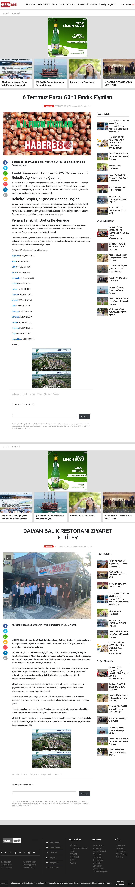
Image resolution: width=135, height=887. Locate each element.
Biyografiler (120, 851)
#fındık (25, 394)
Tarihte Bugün (98, 860)
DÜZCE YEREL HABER (47, 4)
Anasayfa (6, 13)
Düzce (14, 283)
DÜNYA (93, 4)
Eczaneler (97, 854)
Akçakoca (16, 256)
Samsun (15, 317)
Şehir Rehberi (98, 869)
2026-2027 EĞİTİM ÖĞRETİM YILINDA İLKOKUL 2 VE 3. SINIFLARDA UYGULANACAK (116, 142)
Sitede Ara (120, 845)
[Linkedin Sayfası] (21, 853)
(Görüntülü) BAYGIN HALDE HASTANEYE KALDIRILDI (116, 247)
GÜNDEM (30, 4)
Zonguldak (16, 339)
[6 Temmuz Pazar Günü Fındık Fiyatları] (47, 133)
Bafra (14, 267)
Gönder (84, 416)
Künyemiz (54, 862)
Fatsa (14, 289)
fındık (61, 182)
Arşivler (53, 857)
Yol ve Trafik (98, 848)
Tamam (120, 884)
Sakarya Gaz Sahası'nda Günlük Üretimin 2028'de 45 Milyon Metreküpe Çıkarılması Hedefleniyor (118, 126)
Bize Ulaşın (54, 868)
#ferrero (47, 394)
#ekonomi (16, 394)
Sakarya (15, 311)
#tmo (32, 394)
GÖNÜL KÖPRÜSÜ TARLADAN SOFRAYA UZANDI (117, 312)
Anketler (119, 848)
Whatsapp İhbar (29, 865)
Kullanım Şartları (29, 862)
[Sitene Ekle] (35, 853)
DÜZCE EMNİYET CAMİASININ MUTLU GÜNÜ (117, 210)
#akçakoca (34, 774)
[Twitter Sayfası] (7, 853)
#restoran (57, 774)
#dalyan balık (46, 774)
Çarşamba (16, 278)
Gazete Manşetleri (100, 872)
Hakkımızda (6, 862)
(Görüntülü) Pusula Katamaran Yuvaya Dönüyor (116, 290)
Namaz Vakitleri (99, 851)
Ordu (14, 306)
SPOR (61, 4)
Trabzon (15, 328)
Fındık (17, 173)
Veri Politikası (6, 868)
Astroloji (119, 857)
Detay (121, 882)
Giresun (15, 294)
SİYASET (71, 4)
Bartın (14, 272)
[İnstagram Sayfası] (12, 853)
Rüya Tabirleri (121, 854)
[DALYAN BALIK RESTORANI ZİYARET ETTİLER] (47, 585)
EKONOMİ (16, 13)
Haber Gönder (28, 868)
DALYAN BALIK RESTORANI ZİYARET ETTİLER (117, 199)
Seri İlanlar (97, 866)
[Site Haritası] (30, 853)
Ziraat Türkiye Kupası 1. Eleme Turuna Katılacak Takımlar (118, 156)
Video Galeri (55, 847)
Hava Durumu (98, 845)
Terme (14, 322)
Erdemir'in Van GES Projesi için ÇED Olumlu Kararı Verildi (118, 178)
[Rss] (25, 853)
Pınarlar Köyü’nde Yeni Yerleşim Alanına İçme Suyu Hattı (118, 257)
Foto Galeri (55, 842)
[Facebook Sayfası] (2, 853)
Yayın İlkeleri (6, 865)
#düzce (56, 394)
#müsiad (15, 774)
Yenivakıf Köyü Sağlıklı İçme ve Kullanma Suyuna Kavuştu (117, 268)
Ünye (14, 333)
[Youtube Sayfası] (16, 853)
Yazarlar (53, 852)
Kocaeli (15, 300)
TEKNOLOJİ (82, 4)
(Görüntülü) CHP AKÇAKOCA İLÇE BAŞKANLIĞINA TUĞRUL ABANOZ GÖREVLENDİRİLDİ (118, 233)
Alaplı (14, 261)
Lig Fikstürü (97, 857)
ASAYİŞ (102, 4)
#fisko (39, 394)
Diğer (111, 4)
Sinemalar (97, 863)
